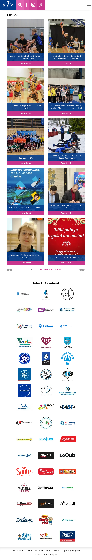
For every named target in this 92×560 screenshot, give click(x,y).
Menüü (68, 5)
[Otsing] (20, 5)
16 (58, 270)
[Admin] (0, 1)
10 (45, 270)
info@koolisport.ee (74, 551)
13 (51, 270)
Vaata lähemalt (26, 63)
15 (55, 270)
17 (60, 270)
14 (53, 270)
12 (49, 270)
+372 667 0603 (55, 551)
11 (47, 270)
